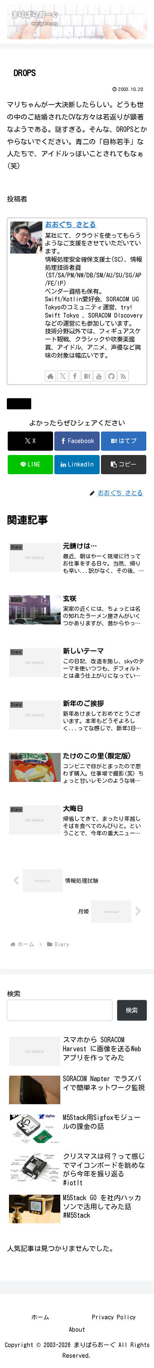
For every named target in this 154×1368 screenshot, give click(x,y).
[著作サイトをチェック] (50, 376)
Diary (22, 403)
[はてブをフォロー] (86, 376)
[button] (124, 464)
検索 (14, 993)
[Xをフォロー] (62, 376)
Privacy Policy (114, 1317)
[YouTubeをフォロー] (98, 376)
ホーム (40, 1317)
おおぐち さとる (70, 224)
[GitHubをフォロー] (111, 376)
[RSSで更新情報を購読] (123, 376)
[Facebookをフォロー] (74, 376)
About (77, 1330)
